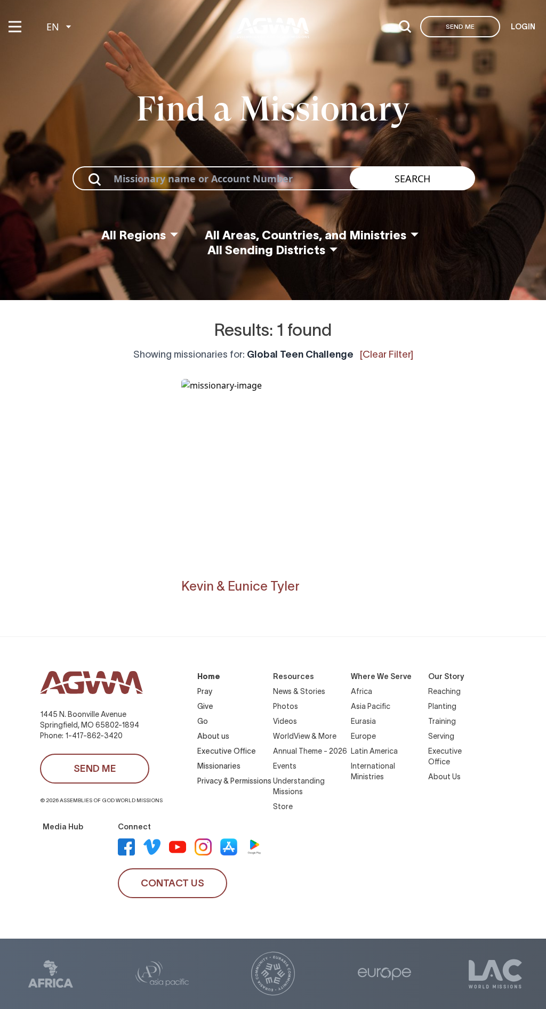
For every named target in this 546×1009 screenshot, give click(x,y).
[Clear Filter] (386, 354)
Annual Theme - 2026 (310, 751)
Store (283, 806)
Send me (460, 26)
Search (412, 178)
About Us (444, 776)
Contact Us (172, 883)
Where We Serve (381, 676)
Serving (441, 736)
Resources (293, 676)
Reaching (444, 691)
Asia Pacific (370, 706)
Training (442, 721)
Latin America (374, 751)
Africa (361, 691)
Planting (442, 706)
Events (284, 766)
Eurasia (363, 721)
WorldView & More (304, 736)
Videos (285, 721)
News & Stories (299, 691)
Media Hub (63, 826)
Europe (363, 736)
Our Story (446, 676)
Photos (285, 706)
